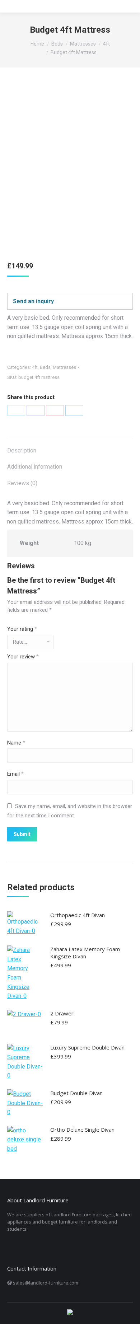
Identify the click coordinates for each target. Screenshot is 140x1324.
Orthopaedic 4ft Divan (77, 915)
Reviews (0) (22, 483)
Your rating (22, 629)
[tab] (70, 447)
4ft (35, 367)
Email (15, 774)
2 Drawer (62, 1013)
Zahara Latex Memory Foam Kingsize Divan (85, 952)
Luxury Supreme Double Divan (87, 1047)
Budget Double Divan (76, 1093)
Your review (23, 656)
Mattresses (64, 367)
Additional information (34, 466)
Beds (45, 367)
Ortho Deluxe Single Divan (82, 1129)
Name (16, 743)
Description (21, 450)
